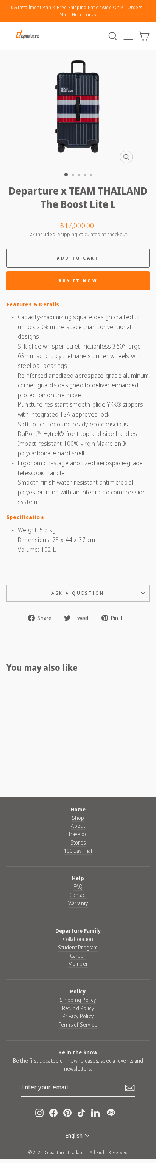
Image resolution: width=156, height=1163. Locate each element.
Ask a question (77, 593)
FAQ (78, 886)
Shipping (68, 234)
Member (78, 963)
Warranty (78, 903)
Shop (78, 817)
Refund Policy (78, 1008)
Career (78, 955)
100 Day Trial (78, 850)
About (78, 825)
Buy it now (78, 281)
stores (132, 1115)
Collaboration (78, 939)
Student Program (78, 947)
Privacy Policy (78, 1016)
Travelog (78, 834)
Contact (78, 894)
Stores (78, 842)
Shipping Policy (78, 999)
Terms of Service (78, 1024)
